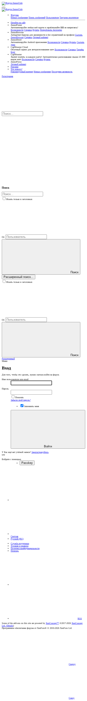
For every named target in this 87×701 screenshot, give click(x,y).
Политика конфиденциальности (25, 548)
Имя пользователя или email (15, 379)
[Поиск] (35, 148)
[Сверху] (44, 584)
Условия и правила (19, 546)
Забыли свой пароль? (21, 400)
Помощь (15, 551)
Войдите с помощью (11, 459)
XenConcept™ (52, 623)
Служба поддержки (20, 543)
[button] (3, 7)
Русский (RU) (17, 539)
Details (10, 625)
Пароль (5, 388)
